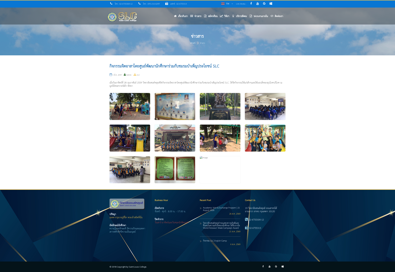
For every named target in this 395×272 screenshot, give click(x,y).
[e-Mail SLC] (265, 4)
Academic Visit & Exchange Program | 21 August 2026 (221, 209)
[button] (197, 17)
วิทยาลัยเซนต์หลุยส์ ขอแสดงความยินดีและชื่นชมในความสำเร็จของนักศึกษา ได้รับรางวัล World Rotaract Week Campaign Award (221, 225)
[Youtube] (258, 4)
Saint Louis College (137, 266)
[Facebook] (251, 4)
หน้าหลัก (192, 43)
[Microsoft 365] (271, 4)
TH (227, 3)
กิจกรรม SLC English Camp (215, 241)
